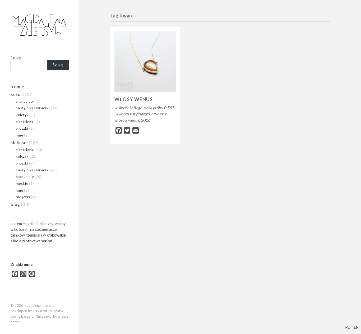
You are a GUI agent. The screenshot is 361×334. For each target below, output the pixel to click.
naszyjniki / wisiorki (33, 108)
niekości (19, 142)
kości (16, 94)
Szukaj (16, 58)
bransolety (25, 101)
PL (347, 327)
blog (15, 204)
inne (19, 135)
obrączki (23, 197)
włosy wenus (133, 99)
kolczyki (23, 115)
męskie (22, 183)
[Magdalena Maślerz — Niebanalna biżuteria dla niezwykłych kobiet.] (40, 25)
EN (356, 327)
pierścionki (25, 122)
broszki (22, 128)
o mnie (17, 86)
